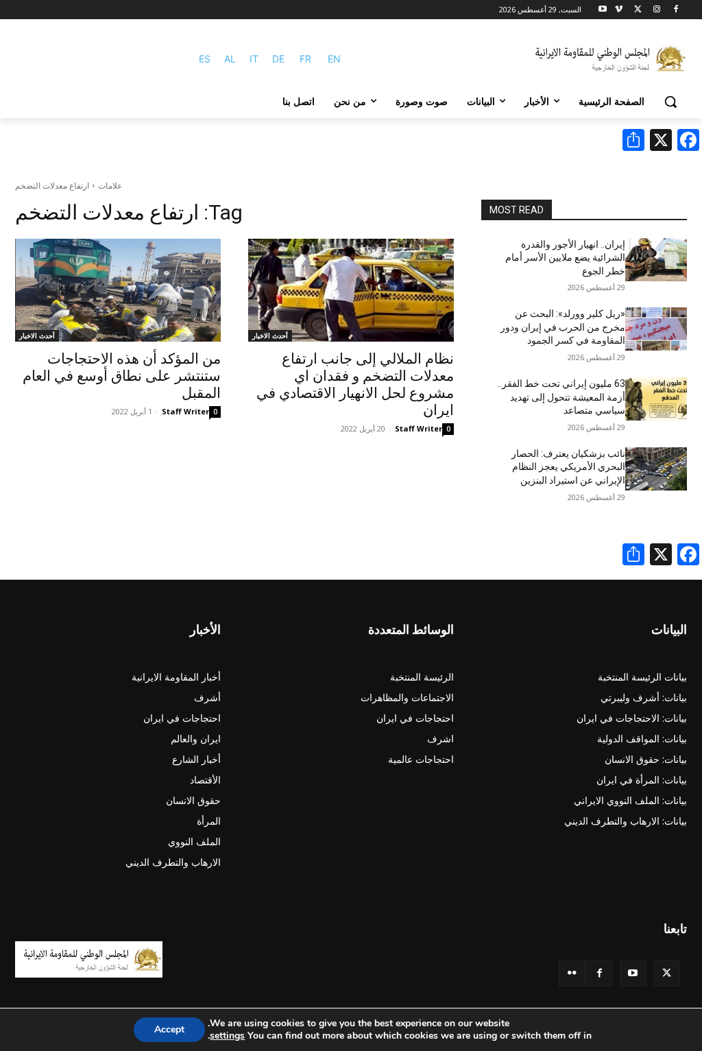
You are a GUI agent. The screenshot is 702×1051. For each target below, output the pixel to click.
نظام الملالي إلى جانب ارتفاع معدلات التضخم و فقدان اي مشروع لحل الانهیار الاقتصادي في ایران (355, 384)
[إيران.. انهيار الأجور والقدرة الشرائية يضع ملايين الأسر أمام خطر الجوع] (656, 259)
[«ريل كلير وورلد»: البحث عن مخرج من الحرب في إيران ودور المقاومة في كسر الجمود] (656, 329)
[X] (638, 10)
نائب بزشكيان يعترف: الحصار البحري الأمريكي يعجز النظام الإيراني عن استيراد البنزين (568, 467)
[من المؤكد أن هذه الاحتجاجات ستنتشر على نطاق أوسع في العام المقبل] (118, 290)
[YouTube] (633, 973)
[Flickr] (572, 973)
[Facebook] (675, 10)
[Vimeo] (619, 10)
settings (227, 1036)
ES (204, 58)
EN (334, 58)
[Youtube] (603, 10)
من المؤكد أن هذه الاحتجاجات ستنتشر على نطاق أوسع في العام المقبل (122, 376)
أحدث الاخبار (270, 335)
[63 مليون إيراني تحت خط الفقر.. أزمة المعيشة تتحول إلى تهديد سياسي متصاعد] (656, 399)
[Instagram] (656, 10)
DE (278, 58)
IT (254, 58)
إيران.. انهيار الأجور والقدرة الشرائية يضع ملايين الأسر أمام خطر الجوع (565, 257)
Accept (169, 1029)
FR (305, 58)
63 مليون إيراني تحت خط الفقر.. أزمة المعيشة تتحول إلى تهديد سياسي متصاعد (561, 397)
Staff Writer (418, 428)
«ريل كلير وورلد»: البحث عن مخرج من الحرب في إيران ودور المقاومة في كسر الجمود (562, 327)
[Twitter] (666, 973)
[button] (670, 101)
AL (230, 58)
